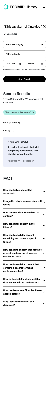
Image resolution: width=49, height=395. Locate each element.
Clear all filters (10, 122)
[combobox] (24, 44)
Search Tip (12, 34)
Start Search (24, 79)
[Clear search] (44, 26)
